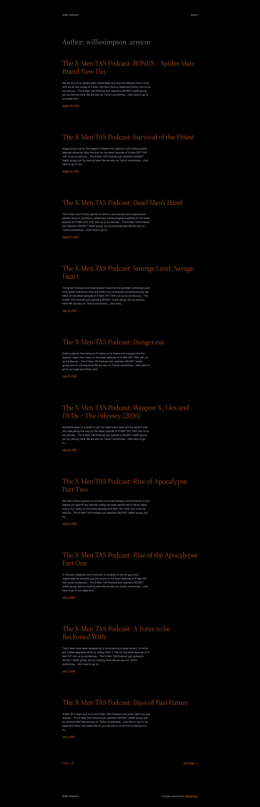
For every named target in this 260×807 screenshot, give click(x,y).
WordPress (191, 796)
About (194, 14)
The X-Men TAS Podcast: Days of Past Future (125, 702)
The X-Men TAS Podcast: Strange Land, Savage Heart (128, 272)
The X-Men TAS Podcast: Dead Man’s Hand (122, 202)
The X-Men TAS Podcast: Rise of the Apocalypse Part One (130, 559)
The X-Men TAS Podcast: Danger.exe (113, 342)
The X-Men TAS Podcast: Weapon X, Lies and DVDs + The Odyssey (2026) (125, 411)
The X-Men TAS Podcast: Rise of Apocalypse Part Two (124, 485)
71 (72, 763)
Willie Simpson (70, 14)
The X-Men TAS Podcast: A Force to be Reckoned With (116, 633)
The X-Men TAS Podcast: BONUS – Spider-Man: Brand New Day (129, 67)
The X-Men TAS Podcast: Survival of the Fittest (128, 137)
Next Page (191, 763)
